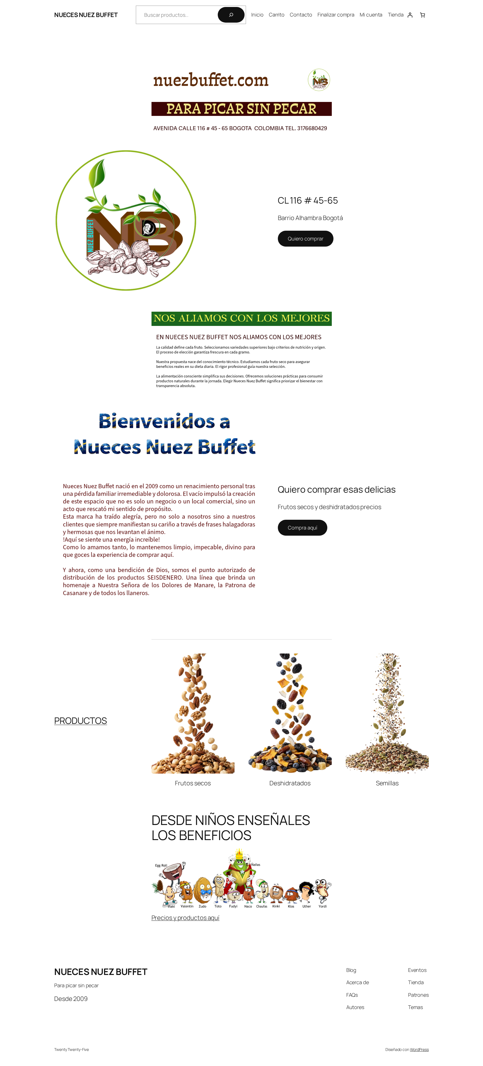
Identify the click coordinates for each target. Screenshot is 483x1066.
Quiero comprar (305, 238)
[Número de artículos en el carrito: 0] (422, 15)
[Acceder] (410, 15)
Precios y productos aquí (185, 918)
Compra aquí (302, 527)
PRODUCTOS (80, 720)
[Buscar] (231, 15)
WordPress (419, 1049)
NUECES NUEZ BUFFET (85, 15)
